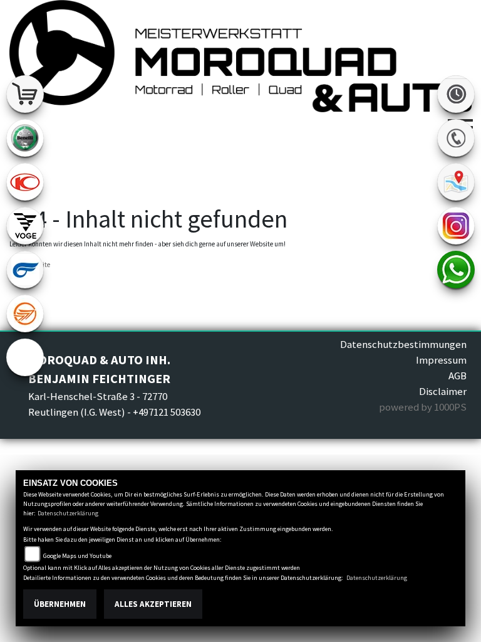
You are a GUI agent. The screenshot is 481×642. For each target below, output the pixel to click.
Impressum (441, 360)
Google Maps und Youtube (77, 556)
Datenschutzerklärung (68, 513)
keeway (25, 313)
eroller (25, 357)
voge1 (25, 226)
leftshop (25, 94)
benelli (25, 138)
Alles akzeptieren (153, 604)
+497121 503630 (166, 412)
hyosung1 (25, 269)
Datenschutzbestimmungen (403, 344)
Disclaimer (443, 391)
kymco (25, 182)
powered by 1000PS (423, 407)
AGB (457, 375)
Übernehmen (60, 604)
